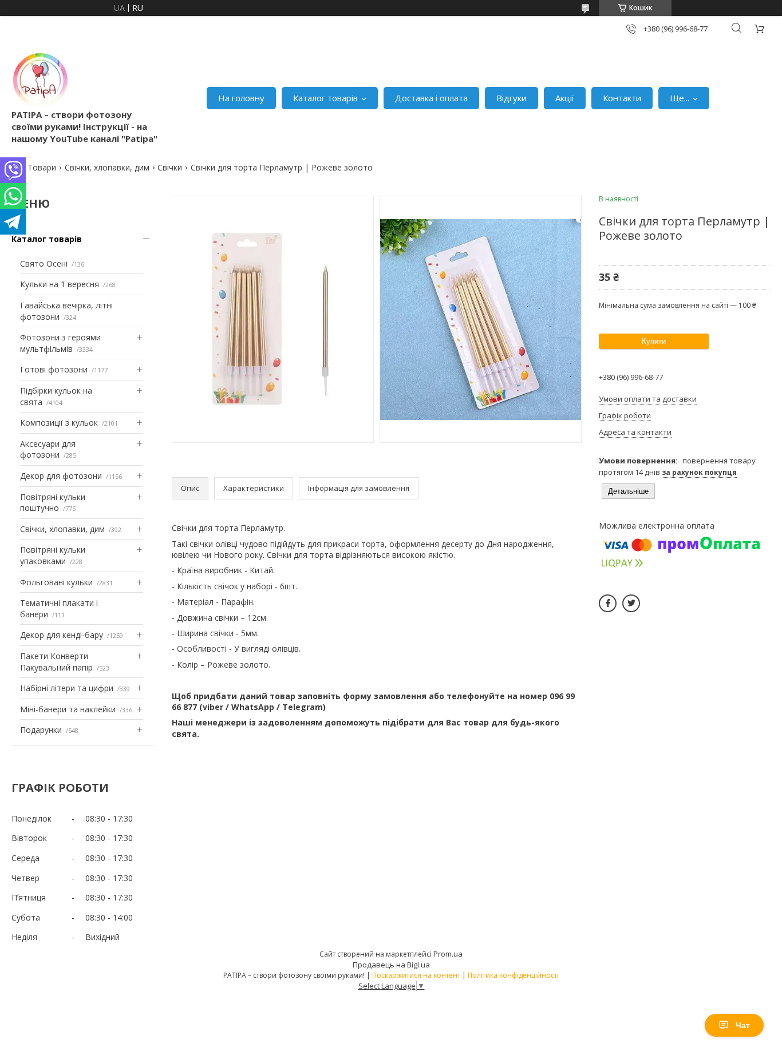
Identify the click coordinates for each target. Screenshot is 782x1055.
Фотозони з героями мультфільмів (60, 343)
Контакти (622, 98)
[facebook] (608, 603)
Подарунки (41, 729)
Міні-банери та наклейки (68, 709)
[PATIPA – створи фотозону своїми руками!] (40, 80)
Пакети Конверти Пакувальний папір (56, 662)
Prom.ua (448, 954)
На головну (241, 98)
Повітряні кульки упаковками (52, 555)
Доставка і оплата (431, 98)
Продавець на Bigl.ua (391, 964)
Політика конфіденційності (513, 975)
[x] (631, 603)
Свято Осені (44, 263)
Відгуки (511, 98)
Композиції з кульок (59, 422)
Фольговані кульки (56, 582)
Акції (564, 98)
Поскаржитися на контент (416, 975)
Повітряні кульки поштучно (52, 502)
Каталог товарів (325, 98)
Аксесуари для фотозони (48, 449)
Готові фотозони (54, 369)
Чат (743, 1025)
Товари (41, 167)
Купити (654, 341)
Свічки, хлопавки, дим (107, 167)
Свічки (169, 167)
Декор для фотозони (61, 475)
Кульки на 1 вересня (59, 284)
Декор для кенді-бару (61, 634)
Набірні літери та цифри (66, 688)
